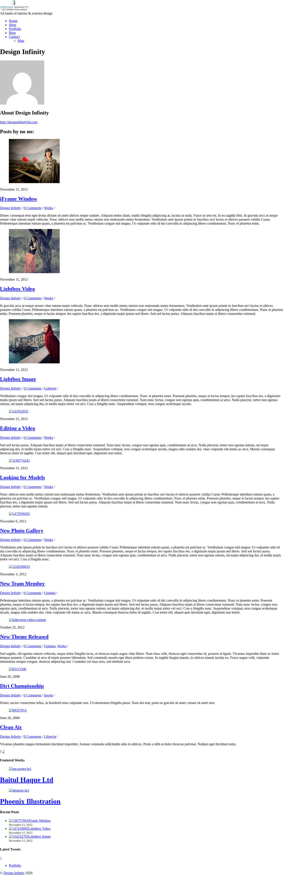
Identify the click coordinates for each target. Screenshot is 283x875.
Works (48, 208)
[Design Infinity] (14, 9)
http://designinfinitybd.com (18, 122)
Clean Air (11, 727)
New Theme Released (24, 637)
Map (21, 41)
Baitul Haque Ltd (26, 780)
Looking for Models (22, 477)
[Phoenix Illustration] (19, 790)
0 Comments (32, 208)
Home (13, 21)
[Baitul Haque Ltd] (20, 769)
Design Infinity (10, 208)
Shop (12, 25)
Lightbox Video (17, 289)
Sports (48, 695)
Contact (14, 37)
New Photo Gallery (21, 530)
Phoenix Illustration (30, 801)
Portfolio (15, 29)
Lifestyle (50, 736)
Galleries (50, 388)
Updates (49, 593)
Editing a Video (17, 428)
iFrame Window (18, 199)
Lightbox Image (18, 379)
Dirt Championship (22, 686)
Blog (12, 33)
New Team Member (22, 583)
